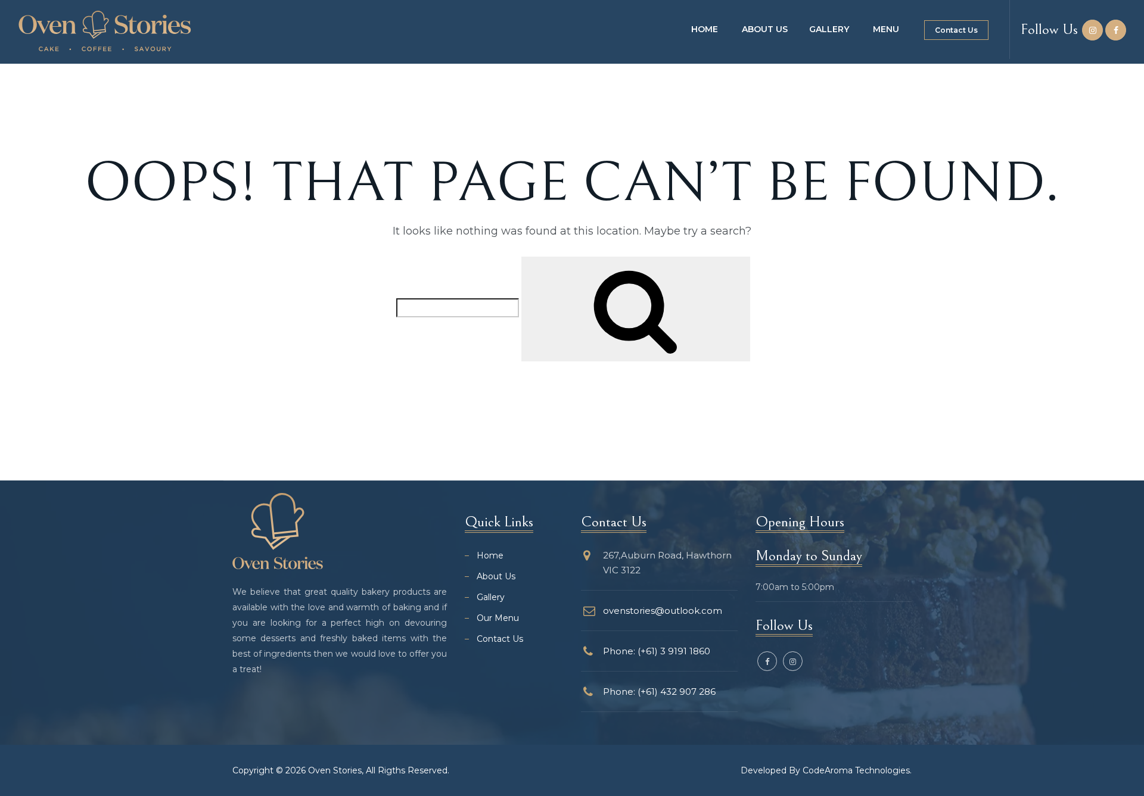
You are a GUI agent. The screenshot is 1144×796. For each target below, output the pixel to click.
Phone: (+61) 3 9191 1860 (656, 651)
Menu (886, 29)
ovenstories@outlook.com (662, 610)
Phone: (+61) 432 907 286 (659, 691)
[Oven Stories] (105, 31)
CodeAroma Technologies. (857, 770)
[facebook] (1115, 30)
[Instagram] (1092, 30)
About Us (765, 29)
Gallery (829, 29)
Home (704, 29)
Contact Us (956, 30)
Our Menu (498, 618)
